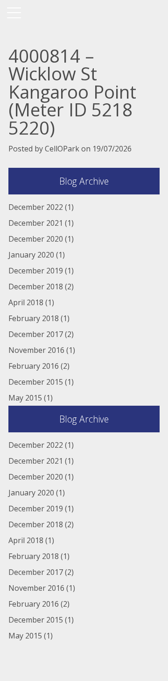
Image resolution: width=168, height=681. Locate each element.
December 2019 (35, 270)
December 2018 (35, 286)
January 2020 (31, 255)
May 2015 (25, 398)
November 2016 (36, 350)
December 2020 (35, 239)
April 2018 (25, 302)
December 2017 (35, 334)
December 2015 (35, 382)
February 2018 (33, 318)
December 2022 (35, 207)
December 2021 (35, 223)
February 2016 (33, 366)
